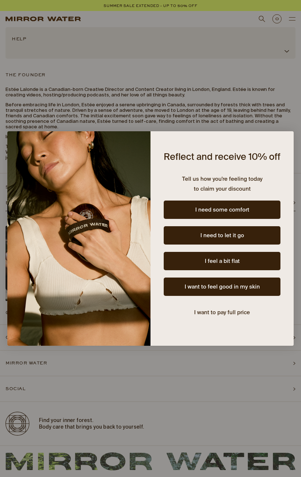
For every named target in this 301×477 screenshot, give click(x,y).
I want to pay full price (222, 312)
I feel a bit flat (222, 261)
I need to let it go (222, 235)
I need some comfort (222, 210)
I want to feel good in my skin (222, 287)
